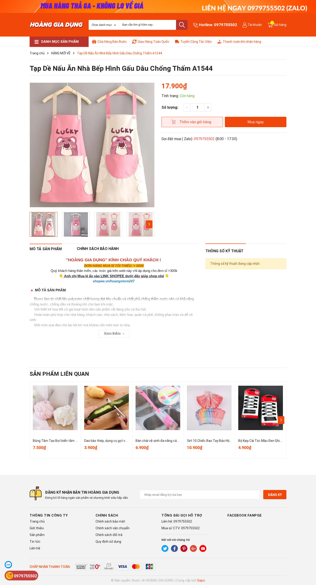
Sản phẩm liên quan (59, 374)
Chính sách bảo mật (110, 521)
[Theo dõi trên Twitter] (164, 548)
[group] (92, 145)
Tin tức (35, 541)
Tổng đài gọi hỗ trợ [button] (181, 515)
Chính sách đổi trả (109, 535)
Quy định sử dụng (108, 541)
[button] (149, 224)
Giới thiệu (37, 528)
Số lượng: (169, 107)
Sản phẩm (37, 535)
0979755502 (225, 24)
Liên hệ (35, 548)
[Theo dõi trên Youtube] (202, 548)
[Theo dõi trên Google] (193, 548)
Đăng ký (275, 495)
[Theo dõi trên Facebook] (174, 548)
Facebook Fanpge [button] (244, 515)
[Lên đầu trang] (307, 563)
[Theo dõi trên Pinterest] (183, 548)
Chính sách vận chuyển (113, 528)
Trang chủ (37, 521)
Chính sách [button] (107, 515)
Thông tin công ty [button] (49, 515)
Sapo (201, 580)
